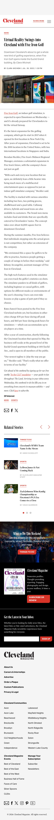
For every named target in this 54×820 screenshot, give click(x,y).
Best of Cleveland (12, 764)
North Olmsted (35, 723)
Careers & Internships (14, 672)
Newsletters (33, 769)
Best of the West (11, 774)
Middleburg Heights (37, 718)
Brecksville (9, 723)
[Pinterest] (27, 803)
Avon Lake (9, 713)
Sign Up (46, 639)
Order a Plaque (11, 682)
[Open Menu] (49, 22)
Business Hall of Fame (14, 779)
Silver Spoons (10, 789)
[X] (16, 803)
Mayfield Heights (36, 713)
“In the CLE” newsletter (20, 374)
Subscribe (38, 21)
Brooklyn (8, 728)
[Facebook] (12, 803)
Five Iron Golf (11, 113)
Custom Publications (14, 687)
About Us (8, 667)
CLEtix (7, 794)
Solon (30, 738)
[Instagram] (22, 803)
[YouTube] (32, 803)
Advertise (8, 677)
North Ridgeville (35, 728)
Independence (10, 748)
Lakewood (33, 708)
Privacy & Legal (11, 692)
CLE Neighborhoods (13, 738)
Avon (6, 708)
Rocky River (33, 733)
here (16, 390)
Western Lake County (38, 748)
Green (7, 743)
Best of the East (11, 769)
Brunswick (8, 733)
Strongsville (33, 743)
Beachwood (9, 718)
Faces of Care (10, 784)
